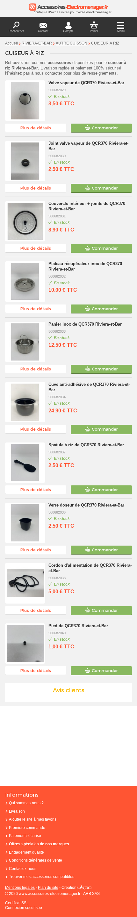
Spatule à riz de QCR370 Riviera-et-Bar (86, 444)
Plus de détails (35, 127)
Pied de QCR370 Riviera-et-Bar (78, 625)
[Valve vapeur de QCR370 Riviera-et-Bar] (25, 100)
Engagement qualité (26, 852)
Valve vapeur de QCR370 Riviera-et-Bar (86, 82)
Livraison (17, 811)
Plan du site (48, 887)
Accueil (11, 43)
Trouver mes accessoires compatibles (41, 876)
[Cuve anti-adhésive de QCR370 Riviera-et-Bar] (25, 402)
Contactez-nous (22, 868)
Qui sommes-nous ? (26, 803)
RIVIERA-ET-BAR (37, 43)
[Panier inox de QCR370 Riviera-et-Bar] (25, 342)
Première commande (27, 827)
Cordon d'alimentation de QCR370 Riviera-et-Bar (90, 568)
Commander (105, 127)
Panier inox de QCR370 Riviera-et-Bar (85, 324)
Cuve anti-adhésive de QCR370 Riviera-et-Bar (89, 387)
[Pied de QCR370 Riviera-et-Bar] (25, 643)
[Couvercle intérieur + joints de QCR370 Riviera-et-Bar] (25, 221)
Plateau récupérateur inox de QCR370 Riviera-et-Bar (85, 266)
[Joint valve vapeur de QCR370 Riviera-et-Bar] (25, 161)
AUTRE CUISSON (71, 43)
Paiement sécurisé (25, 835)
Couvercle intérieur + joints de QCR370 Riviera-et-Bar (86, 206)
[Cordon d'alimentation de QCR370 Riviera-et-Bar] (25, 583)
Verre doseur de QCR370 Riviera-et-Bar (86, 505)
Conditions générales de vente (35, 860)
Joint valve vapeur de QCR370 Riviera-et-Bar (88, 146)
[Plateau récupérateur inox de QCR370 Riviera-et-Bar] (25, 281)
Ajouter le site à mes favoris (32, 819)
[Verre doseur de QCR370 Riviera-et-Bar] (25, 523)
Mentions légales (20, 887)
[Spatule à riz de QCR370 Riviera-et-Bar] (25, 462)
